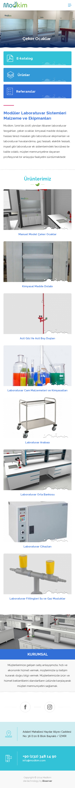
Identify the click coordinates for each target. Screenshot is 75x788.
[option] (37, 29)
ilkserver (47, 781)
